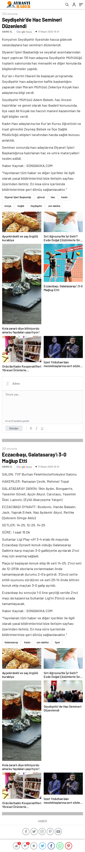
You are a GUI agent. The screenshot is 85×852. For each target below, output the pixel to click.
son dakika (54, 205)
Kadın (64, 197)
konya (8, 205)
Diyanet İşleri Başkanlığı (18, 197)
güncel (41, 197)
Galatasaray (11, 642)
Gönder (14, 428)
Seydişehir (36, 205)
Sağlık (20, 205)
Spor (57, 642)
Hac (53, 197)
